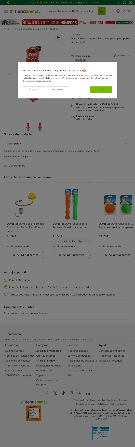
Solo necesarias (58, 89)
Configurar (34, 89)
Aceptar (101, 89)
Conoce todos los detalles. (78, 78)
